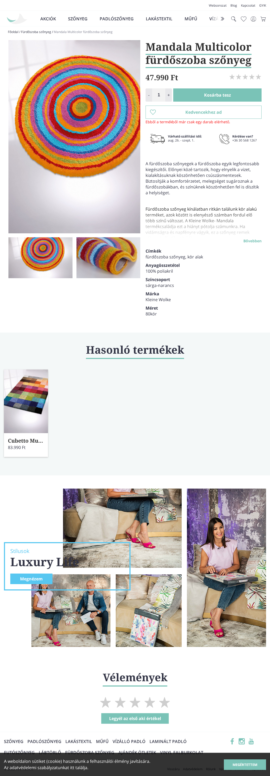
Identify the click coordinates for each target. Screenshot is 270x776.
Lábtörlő (50, 752)
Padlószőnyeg (117, 19)
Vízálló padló (129, 741)
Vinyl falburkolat (181, 752)
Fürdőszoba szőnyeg (36, 32)
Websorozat (217, 5)
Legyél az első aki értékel (135, 718)
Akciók (48, 19)
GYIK (262, 5)
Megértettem (245, 764)
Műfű (191, 19)
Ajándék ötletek (137, 752)
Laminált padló (168, 741)
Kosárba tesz (217, 95)
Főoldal (13, 32)
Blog (233, 5)
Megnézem (31, 579)
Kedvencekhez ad (203, 112)
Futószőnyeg (19, 752)
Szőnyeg (78, 19)
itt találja (78, 767)
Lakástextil (159, 19)
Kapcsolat (248, 5)
